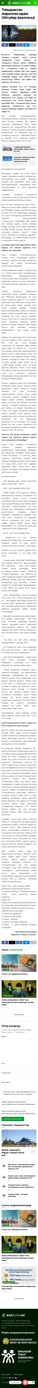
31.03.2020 (5, 22)
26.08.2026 (6, 1291)
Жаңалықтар (8, 996)
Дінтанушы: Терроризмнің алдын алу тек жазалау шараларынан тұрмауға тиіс (21, 1167)
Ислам (5, 970)
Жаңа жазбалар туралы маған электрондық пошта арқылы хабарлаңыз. (18, 1112)
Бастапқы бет (6, 1374)
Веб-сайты (6, 1082)
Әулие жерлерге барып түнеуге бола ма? (13, 1153)
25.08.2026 (18, 153)
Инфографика (8, 1282)
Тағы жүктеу (19, 1014)
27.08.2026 (6, 977)
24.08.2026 (18, 164)
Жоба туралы (18, 1374)
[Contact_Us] (25, 1382)
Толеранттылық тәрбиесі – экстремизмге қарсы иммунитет (21, 1186)
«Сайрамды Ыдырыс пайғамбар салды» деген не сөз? (24, 149)
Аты (4, 1063)
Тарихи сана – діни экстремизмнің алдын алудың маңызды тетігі (22, 1177)
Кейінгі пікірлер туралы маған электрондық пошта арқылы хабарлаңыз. (18, 1103)
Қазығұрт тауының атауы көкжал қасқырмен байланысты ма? (24, 159)
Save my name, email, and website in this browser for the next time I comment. (19, 1093)
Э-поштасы (7, 1073)
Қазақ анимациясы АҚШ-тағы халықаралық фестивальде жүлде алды (18, 1002)
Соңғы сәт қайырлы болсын (15, 974)
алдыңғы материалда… (27, 50)
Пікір (4, 1037)
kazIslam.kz (9, 1382)
